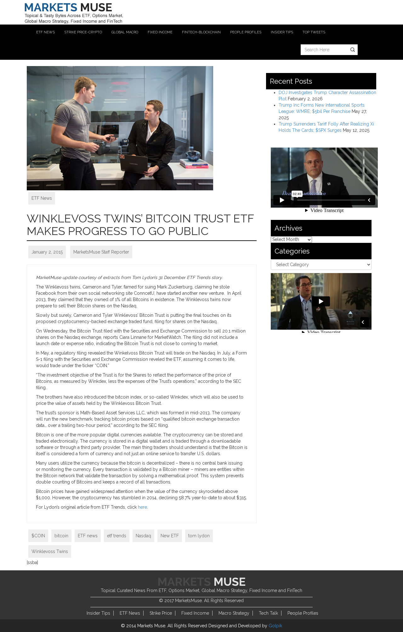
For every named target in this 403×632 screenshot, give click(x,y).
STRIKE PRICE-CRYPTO (83, 32)
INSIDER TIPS (282, 32)
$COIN (38, 535)
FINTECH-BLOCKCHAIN (201, 32)
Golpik (275, 625)
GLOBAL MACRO (124, 32)
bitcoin (61, 535)
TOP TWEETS (314, 32)
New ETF (170, 535)
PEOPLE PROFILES (245, 32)
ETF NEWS (45, 32)
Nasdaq (143, 535)
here (142, 507)
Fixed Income (195, 613)
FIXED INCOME (160, 32)
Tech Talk (268, 613)
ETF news (88, 535)
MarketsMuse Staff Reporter (101, 251)
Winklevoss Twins (49, 551)
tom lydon (199, 535)
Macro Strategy (234, 613)
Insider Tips (98, 613)
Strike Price (161, 613)
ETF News (41, 198)
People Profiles (302, 613)
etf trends (116, 535)
